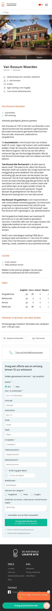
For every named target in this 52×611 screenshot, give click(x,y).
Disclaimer (30, 568)
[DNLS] (9, 5)
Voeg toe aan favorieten (15, 338)
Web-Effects (30, 576)
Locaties (11, 568)
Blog (9, 579)
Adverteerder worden (16, 576)
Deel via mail (40, 338)
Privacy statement (33, 572)
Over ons (11, 572)
